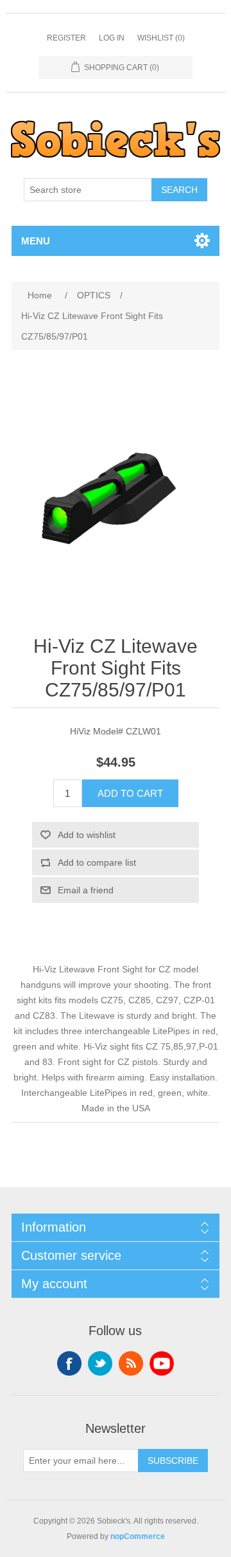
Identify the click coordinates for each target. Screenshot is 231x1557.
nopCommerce (137, 1536)
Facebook (69, 1363)
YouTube (162, 1363)
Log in (111, 37)
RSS (131, 1363)
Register (66, 37)
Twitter (100, 1363)
